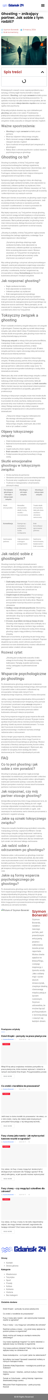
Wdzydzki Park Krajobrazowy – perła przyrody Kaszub (21, 1386)
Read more (8, 1076)
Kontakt (9, 1263)
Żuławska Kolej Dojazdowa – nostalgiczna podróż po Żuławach (24, 1366)
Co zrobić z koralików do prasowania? (20, 1086)
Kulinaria (9, 1289)
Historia (9, 1292)
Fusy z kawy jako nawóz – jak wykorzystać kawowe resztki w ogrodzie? (24, 1319)
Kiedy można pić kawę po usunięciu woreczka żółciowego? (21, 1336)
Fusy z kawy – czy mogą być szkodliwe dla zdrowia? (24, 1325)
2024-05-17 (22, 1142)
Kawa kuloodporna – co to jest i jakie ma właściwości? (24, 1355)
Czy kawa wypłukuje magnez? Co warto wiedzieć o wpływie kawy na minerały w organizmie (23, 1343)
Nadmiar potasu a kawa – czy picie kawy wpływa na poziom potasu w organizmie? (24, 1330)
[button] (43, 5)
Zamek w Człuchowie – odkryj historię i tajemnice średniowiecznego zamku (22, 1379)
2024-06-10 (22, 1039)
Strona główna (12, 1266)
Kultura (9, 1286)
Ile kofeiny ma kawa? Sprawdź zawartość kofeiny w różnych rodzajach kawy (24, 1360)
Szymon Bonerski (8, 1039)
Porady (6, 1044)
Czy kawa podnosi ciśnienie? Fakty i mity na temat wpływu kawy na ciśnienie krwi (23, 1349)
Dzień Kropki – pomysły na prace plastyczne (23, 1036)
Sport (8, 1280)
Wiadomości (11, 1274)
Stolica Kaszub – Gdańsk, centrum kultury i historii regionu (23, 1373)
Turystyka (10, 1277)
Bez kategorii (12, 1295)
